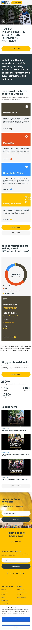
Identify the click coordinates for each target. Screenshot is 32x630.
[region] (16, 617)
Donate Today (16, 48)
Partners (3, 597)
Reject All (16, 627)
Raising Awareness (21, 597)
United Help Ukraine (7, 586)
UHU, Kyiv (3, 594)
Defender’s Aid (20, 589)
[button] (3, 21)
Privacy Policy (4, 603)
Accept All (16, 619)
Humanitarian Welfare (22, 592)
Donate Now (16, 227)
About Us (3, 589)
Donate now (17, 2)
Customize (16, 623)
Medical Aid (19, 594)
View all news (16, 486)
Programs (19, 586)
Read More (16, 233)
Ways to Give (4, 592)
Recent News (4, 600)
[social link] (7, 573)
